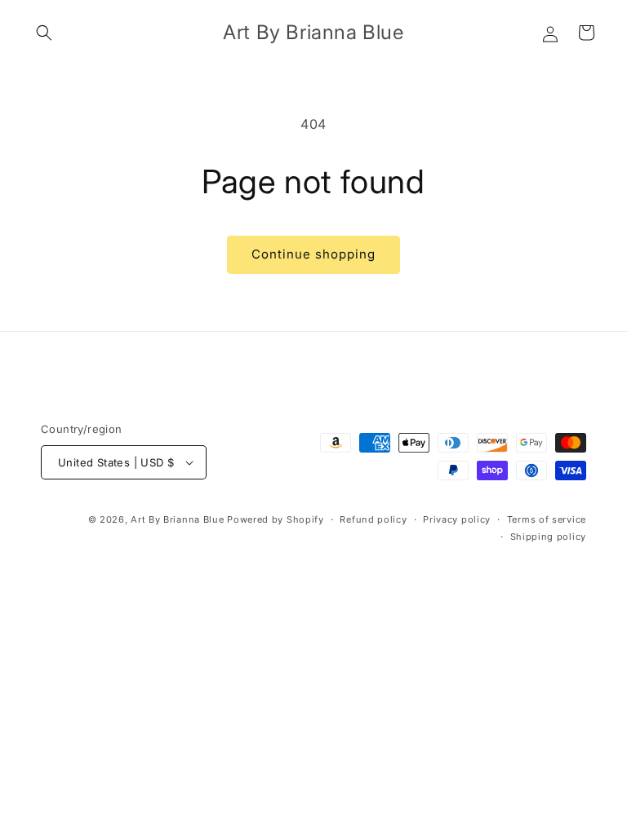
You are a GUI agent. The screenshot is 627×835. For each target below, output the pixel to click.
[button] (44, 33)
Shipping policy (548, 536)
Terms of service (546, 519)
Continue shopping (313, 254)
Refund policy (373, 519)
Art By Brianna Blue (177, 519)
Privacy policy (457, 519)
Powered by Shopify (275, 519)
